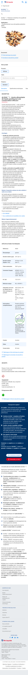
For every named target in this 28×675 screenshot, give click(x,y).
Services (4, 615)
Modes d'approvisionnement (7, 593)
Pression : (3, 68)
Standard (5, 84)
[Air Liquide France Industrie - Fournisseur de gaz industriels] (9, 2)
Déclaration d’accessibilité (9, 668)
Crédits (24, 668)
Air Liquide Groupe (6, 626)
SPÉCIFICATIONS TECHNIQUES (16, 88)
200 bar (5, 71)
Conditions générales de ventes (13, 666)
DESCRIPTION (4, 88)
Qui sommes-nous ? (6, 631)
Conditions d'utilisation (18, 664)
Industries (4, 612)
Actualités (4, 628)
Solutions (4, 610)
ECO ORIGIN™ (6, 213)
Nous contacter (5, 623)
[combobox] (22, 2)
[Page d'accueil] (7, 640)
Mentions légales (7, 664)
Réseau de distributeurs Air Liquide (5, 598)
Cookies (19, 668)
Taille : (3, 75)
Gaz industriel (5, 590)
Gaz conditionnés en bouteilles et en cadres (14, 216)
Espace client (5, 617)
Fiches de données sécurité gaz (6, 603)
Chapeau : (3, 82)
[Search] (22, 2)
